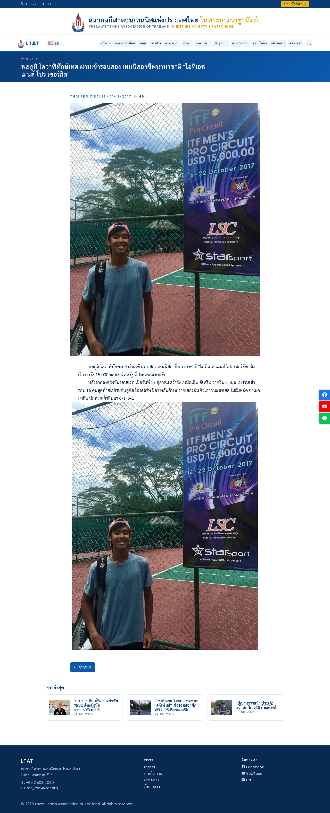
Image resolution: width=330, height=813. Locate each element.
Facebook (255, 767)
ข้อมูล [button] (143, 43)
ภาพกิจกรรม (240, 43)
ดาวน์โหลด (259, 43)
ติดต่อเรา (295, 43)
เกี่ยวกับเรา (152, 786)
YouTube (254, 773)
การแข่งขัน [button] (172, 43)
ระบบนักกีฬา (293, 4)
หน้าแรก (105, 43)
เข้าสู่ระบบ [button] (221, 43)
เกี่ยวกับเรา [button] (278, 43)
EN (57, 43)
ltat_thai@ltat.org (42, 788)
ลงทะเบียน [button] (202, 43)
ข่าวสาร (156, 43)
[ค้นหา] (309, 43)
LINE (249, 780)
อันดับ (187, 43)
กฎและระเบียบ (125, 43)
